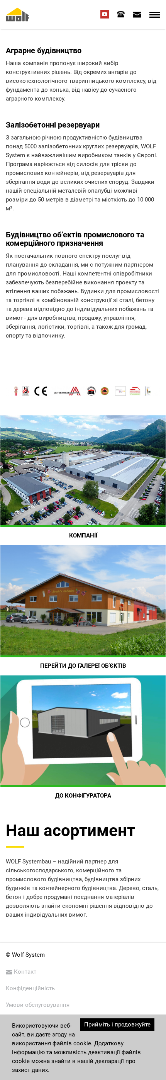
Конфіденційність (30, 988)
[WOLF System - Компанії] (83, 470)
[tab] (121, 14)
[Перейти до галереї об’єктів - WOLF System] (83, 600)
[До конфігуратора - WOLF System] (83, 730)
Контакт (25, 971)
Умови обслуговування (37, 1004)
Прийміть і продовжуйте (117, 1024)
